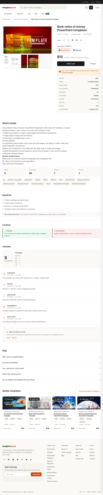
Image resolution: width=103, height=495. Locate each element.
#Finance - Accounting (14, 180)
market (82, 418)
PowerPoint (8, 14)
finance (12, 418)
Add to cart (71, 64)
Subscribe (36, 474)
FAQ (77, 455)
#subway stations (23, 183)
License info (79, 459)
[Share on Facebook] (76, 40)
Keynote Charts (52, 481)
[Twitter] (4, 459)
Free (45, 14)
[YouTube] (26, 459)
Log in (97, 7)
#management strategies (61, 183)
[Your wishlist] (86, 7)
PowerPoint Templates (21, 19)
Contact (98, 2)
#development (70, 180)
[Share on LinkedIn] (72, 40)
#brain (48, 183)
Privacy (92, 452)
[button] (27, 47)
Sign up (14, 337)
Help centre (79, 449)
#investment (28, 180)
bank (6, 418)
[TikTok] (31, 459)
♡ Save (93, 64)
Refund (92, 455)
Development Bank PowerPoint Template (61, 414)
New (36, 14)
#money (38, 180)
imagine (9, 7)
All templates (6, 19)
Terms (92, 449)
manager (89, 418)
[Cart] (91, 7)
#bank (45, 180)
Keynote (20, 14)
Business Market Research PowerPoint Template (88, 414)
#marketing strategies (78, 183)
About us (64, 449)
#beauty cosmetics (83, 180)
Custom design (66, 452)
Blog (62, 455)
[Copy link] (64, 40)
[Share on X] (68, 40)
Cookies (92, 459)
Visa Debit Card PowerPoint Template (13, 414)
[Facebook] (8, 459)
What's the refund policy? (11, 374)
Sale (29, 14)
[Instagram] (22, 459)
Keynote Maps (52, 472)
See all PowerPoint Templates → (90, 391)
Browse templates (67, 72)
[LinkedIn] (13, 459)
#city (60, 180)
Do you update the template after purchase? (18, 380)
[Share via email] (81, 40)
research (82, 422)
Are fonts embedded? (10, 363)
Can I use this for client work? (13, 368)
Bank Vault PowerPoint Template (36, 414)
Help (92, 2)
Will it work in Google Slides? (12, 357)
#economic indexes (37, 183)
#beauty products (9, 183)
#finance (53, 180)
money (19, 418)
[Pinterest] (17, 459)
